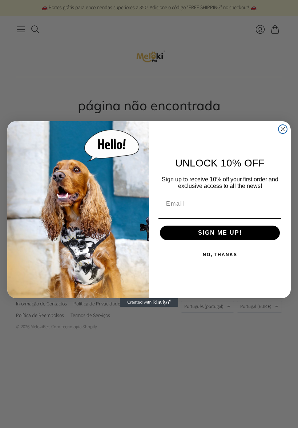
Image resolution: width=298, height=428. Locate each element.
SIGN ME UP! (220, 233)
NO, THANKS (220, 254)
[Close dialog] (282, 129)
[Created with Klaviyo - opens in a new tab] (149, 302)
